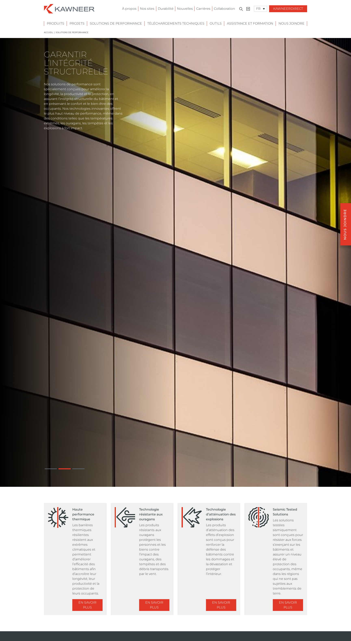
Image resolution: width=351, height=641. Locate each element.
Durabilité (165, 9)
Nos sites (147, 9)
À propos (129, 9)
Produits (55, 23)
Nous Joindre (291, 23)
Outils (216, 23)
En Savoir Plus (87, 605)
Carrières (203, 9)
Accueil (48, 32)
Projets (76, 23)
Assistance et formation (250, 23)
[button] (64, 468)
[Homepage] (69, 8)
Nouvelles (185, 9)
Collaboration (224, 9)
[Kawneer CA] (248, 9)
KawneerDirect (288, 9)
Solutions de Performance (116, 23)
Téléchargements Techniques (175, 23)
